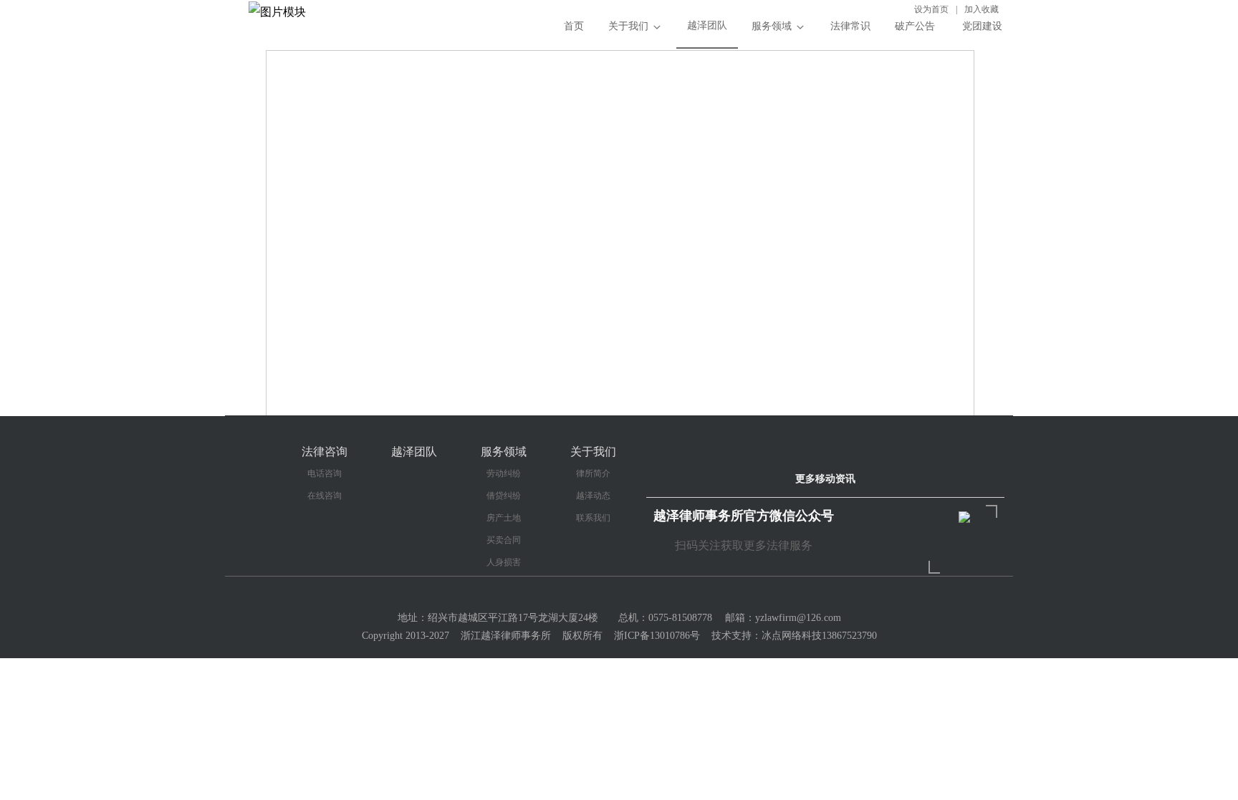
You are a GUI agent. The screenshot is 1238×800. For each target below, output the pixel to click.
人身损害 (503, 562)
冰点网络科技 (792, 635)
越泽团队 (707, 25)
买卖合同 (503, 540)
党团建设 (980, 26)
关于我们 (628, 26)
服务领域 (772, 26)
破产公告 (915, 26)
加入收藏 (981, 9)
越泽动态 (593, 496)
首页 (574, 26)
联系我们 (593, 518)
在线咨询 (324, 496)
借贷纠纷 (503, 496)
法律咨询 (324, 451)
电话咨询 (324, 473)
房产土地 (503, 518)
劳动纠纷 (503, 473)
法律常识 (850, 26)
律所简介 (593, 473)
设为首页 (931, 9)
